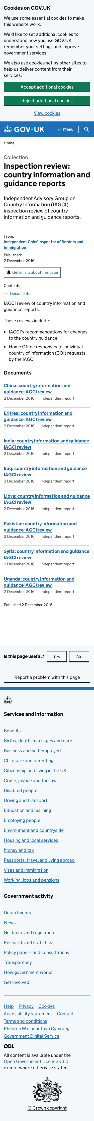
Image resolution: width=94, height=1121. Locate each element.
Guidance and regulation (29, 932)
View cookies (47, 113)
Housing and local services (31, 840)
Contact (65, 1013)
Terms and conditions (25, 1021)
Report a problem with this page (47, 677)
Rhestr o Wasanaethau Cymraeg (36, 1028)
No (82, 656)
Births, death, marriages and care (38, 741)
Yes (60, 656)
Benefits (12, 731)
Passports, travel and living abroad (39, 860)
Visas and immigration (26, 870)
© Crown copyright (47, 1108)
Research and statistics (28, 942)
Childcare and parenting (28, 760)
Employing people (22, 820)
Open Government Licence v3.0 (36, 1061)
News (10, 922)
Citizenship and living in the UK (35, 770)
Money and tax (19, 850)
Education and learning (27, 810)
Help (9, 1006)
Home (9, 143)
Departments (17, 912)
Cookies (46, 1006)
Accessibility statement (28, 1013)
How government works (28, 972)
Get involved (16, 982)
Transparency (18, 962)
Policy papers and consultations (36, 952)
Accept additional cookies (47, 87)
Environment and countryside (34, 830)
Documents (20, 293)
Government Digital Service (31, 1036)
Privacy (26, 1006)
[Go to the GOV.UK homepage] (24, 129)
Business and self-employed (32, 750)
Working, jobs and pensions (31, 880)
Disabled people (20, 790)
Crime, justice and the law (30, 780)
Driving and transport (25, 800)
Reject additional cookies (47, 101)
